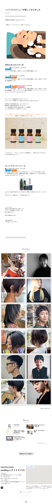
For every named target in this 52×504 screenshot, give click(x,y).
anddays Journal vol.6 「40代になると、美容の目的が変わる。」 (19, 432)
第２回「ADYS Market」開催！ (39, 431)
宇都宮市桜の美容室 (7, 467)
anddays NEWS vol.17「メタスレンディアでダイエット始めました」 (19, 438)
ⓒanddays (26, 495)
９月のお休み (16, 425)
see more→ (46, 408)
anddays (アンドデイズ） (13, 470)
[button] (26, 502)
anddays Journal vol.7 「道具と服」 (39, 425)
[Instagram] (2, 487)
